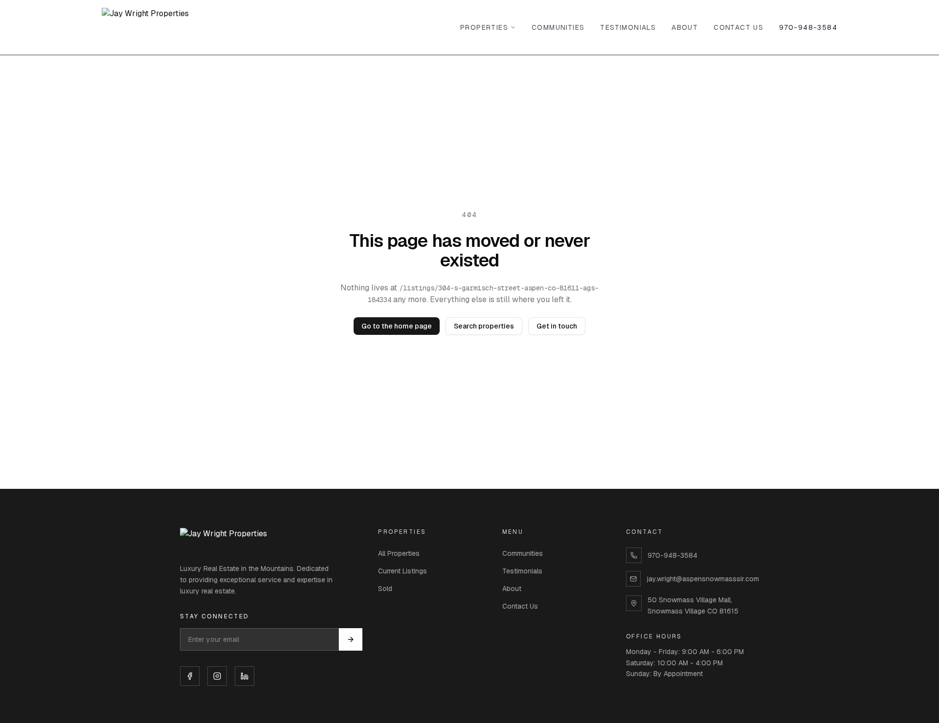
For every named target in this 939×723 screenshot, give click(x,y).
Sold (385, 588)
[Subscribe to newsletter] (350, 639)
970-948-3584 (808, 27)
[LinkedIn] (244, 676)
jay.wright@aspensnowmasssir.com (703, 578)
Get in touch (557, 326)
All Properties (399, 553)
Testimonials (628, 27)
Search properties (484, 326)
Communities (558, 27)
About (684, 27)
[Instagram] (217, 676)
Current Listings (402, 571)
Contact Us (738, 27)
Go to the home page (396, 326)
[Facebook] (190, 676)
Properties (484, 27)
